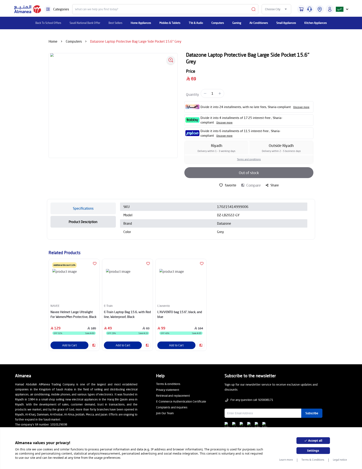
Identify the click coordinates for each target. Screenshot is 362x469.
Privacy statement (167, 389)
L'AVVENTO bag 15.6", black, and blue (179, 314)
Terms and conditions (249, 159)
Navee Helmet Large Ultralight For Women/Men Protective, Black (73, 314)
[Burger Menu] (48, 9)
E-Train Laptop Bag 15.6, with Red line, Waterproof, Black (127, 314)
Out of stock (249, 172)
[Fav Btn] (95, 263)
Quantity (192, 94)
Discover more (301, 107)
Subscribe (311, 413)
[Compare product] (94, 345)
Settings (313, 450)
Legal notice (340, 459)
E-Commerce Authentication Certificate (181, 401)
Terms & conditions (168, 384)
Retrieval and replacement (173, 395)
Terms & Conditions (312, 459)
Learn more (286, 459)
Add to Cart (69, 345)
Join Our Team (165, 413)
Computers (74, 41)
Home (53, 41)
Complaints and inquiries (171, 407)
